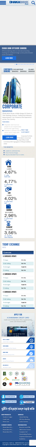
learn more (9, 58)
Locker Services (23, 421)
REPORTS (4, 359)
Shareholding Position (25, 434)
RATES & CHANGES (6, 339)
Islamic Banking (23, 417)
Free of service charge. (11, 153)
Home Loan (6, 421)
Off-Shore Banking (24, 419)
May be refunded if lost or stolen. (14, 155)
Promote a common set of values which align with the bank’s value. (12, 132)
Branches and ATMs (24, 427)
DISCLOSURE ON (5, 365)
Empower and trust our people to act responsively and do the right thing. (12, 127)
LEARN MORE (9, 137)
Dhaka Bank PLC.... (8, 429)
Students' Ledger (7, 417)
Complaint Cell (23, 432)
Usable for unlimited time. (12, 151)
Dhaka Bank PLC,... (8, 427)
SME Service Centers (25, 429)
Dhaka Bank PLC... (8, 432)
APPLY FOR (18, 314)
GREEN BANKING (5, 346)
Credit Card (6, 419)
